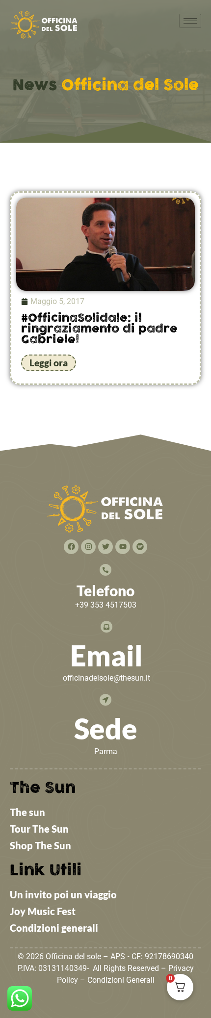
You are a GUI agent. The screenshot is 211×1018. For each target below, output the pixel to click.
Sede (105, 728)
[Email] (106, 627)
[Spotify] (139, 546)
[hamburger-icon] (190, 21)
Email (106, 655)
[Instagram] (88, 546)
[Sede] (105, 700)
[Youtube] (122, 546)
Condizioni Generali (121, 980)
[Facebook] (71, 546)
